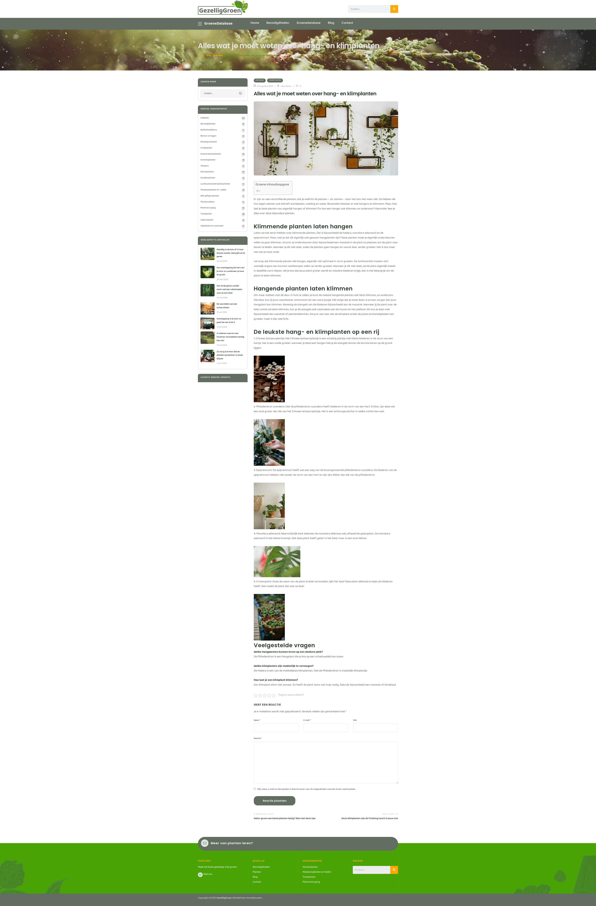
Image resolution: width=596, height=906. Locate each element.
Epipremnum (264, 471)
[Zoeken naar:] (223, 94)
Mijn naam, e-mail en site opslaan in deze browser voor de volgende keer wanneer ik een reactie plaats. (306, 789)
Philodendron (264, 407)
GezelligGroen (224, 898)
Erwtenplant (263, 582)
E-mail (307, 721)
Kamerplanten (275, 80)
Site (355, 721)
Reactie (258, 739)
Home (201, 56)
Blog (208, 56)
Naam (257, 721)
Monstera (262, 534)
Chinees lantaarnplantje (270, 339)
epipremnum (261, 238)
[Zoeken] (394, 9)
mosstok (357, 305)
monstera (358, 233)
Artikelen (218, 56)
